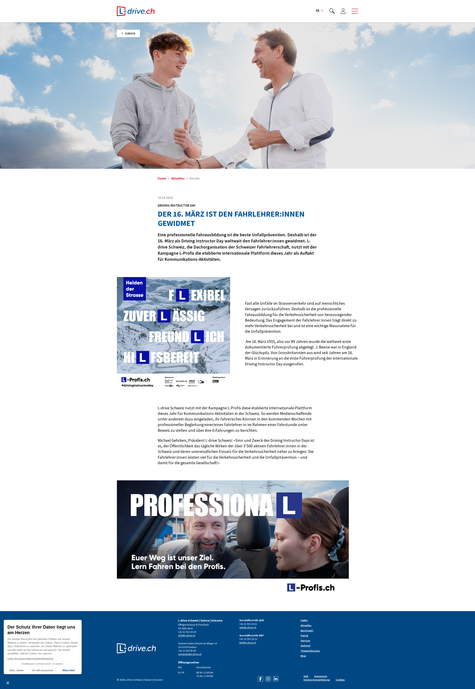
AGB (306, 676)
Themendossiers (310, 650)
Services (305, 640)
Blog (303, 655)
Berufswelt (307, 630)
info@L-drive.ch (186, 635)
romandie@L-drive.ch (190, 654)
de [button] (318, 10)
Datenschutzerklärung (317, 679)
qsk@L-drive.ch (247, 627)
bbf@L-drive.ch (247, 642)
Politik (304, 635)
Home (162, 178)
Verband (305, 645)
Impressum (320, 676)
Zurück (130, 33)
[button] (355, 11)
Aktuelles (178, 178)
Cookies (340, 679)
